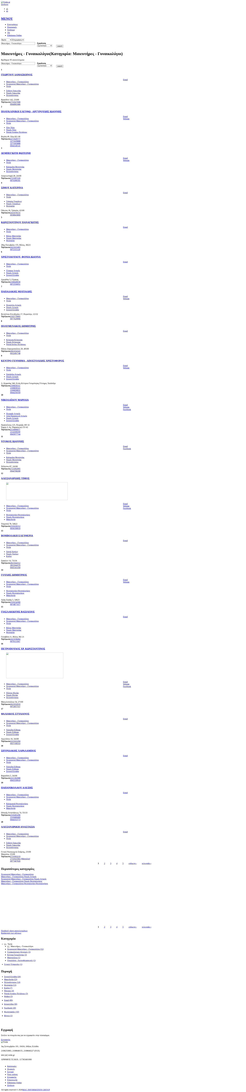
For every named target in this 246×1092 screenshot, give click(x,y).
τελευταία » (146, 863)
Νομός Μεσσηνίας (13, 169)
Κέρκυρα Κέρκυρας (14, 340)
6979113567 (15, 641)
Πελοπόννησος (12, 95)
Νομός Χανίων (12, 554)
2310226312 (15, 526)
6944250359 (15, 392)
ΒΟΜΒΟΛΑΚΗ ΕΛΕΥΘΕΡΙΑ (17, 535)
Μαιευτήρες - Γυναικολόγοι (17, 82)
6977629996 (15, 319)
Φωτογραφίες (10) (11, 1012)
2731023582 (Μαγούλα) (20, 859)
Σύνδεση (4, 4)
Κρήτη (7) (8, 988)
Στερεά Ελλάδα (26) (12, 977)
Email (125, 80)
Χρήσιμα (11, 30)
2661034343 (15, 351)
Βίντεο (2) (8, 1016)
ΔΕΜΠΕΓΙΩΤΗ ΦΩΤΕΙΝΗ (16, 153)
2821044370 (15, 565)
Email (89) (8, 1000)
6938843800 (15, 215)
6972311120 (15, 249)
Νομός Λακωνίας (13, 93)
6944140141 (15, 146)
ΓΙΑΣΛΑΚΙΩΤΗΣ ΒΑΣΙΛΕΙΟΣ (18, 611)
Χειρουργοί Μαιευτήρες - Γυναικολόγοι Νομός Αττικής (23, 879)
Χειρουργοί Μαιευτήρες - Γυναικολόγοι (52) (25, 949)
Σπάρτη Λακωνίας (13, 91)
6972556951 (15, 284)
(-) (5, 944)
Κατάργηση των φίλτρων (11, 933)
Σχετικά (10, 1072)
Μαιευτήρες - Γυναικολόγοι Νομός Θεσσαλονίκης (21, 881)
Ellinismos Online (14, 35)
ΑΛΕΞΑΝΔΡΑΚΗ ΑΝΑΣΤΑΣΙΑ (18, 826)
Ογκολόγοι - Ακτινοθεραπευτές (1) (21, 960)
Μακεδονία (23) (10, 979)
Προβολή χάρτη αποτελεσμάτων (14, 931)
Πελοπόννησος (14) (12, 982)
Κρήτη (9, 556)
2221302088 (15, 778)
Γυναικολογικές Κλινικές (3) (18, 952)
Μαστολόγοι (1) (13, 958)
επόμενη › (133, 863)
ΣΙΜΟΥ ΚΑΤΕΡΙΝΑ (12, 187)
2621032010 (15, 704)
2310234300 (15, 602)
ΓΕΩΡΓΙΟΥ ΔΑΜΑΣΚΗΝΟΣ (16, 74)
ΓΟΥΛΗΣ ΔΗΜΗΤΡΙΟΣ (14, 575)
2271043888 (15, 143)
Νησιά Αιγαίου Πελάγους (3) (16, 993)
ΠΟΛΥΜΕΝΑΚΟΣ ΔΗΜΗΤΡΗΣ (18, 326)
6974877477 (15, 604)
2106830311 (15, 386)
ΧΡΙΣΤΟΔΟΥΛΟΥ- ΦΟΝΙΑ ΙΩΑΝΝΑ (21, 257)
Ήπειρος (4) (9, 991)
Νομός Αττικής (12, 273)
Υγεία (8, 86)
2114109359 (15, 432)
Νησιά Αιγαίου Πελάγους (16, 132)
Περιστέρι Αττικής (13, 305)
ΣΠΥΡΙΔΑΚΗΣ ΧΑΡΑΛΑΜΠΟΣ (18, 750)
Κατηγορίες (12, 1066)
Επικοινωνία (12, 1080)
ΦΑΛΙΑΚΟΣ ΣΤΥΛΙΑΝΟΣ (15, 713)
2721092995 (15, 469)
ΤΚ (8, 33)
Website (126, 119)
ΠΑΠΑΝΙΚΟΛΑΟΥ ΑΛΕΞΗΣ (17, 787)
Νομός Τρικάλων (13, 204)
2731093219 (15, 856)
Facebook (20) (10, 1008)
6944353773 (15, 820)
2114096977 (15, 429)
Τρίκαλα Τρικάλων (14, 201)
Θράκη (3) (8, 996)
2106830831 (15, 390)
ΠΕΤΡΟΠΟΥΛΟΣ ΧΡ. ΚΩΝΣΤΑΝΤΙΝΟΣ (23, 648)
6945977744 (15, 434)
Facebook (127, 409)
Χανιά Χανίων (12, 552)
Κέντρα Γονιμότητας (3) (17, 955)
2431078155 (15, 213)
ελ (7, 9)
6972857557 (15, 706)
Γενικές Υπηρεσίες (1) (13, 964)
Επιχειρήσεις (12, 24)
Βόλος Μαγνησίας (13, 236)
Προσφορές (12, 27)
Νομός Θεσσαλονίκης (15, 517)
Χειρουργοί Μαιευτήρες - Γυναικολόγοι (22, 84)
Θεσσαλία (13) (10, 985)
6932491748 (15, 353)
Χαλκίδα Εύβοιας (13, 730)
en (7, 11)
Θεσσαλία (10, 206)
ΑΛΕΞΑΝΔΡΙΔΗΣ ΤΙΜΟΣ (15, 478)
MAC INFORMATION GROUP (36, 1090)
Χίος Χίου (10, 127)
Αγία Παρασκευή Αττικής (16, 416)
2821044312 (15, 563)
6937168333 (15, 743)
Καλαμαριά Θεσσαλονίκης (17, 804)
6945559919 (15, 780)
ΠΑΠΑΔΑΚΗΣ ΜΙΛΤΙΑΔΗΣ (16, 291)
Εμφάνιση (41, 43)
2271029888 (15, 141)
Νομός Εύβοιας (12, 732)
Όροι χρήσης (12, 1074)
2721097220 (15, 178)
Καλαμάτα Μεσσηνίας (15, 167)
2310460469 (15, 817)
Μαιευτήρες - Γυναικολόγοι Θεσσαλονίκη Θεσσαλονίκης (24, 883)
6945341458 (15, 567)
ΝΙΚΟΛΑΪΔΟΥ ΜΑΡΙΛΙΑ (15, 400)
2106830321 (15, 388)
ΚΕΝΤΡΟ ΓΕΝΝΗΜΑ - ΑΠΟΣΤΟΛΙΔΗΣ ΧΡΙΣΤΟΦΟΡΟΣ (32, 360)
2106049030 (15, 282)
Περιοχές (11, 1069)
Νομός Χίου (11, 130)
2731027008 (15, 102)
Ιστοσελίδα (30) (10, 1004)
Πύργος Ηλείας (12, 693)
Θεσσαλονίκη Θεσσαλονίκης (18, 515)
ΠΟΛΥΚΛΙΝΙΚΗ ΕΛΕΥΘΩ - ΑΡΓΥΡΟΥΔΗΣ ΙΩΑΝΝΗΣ (31, 111)
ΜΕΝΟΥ (7, 18)
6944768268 (15, 471)
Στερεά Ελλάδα (12, 275)
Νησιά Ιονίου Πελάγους (16, 344)
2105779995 (15, 316)
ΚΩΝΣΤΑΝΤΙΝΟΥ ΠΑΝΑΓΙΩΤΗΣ (20, 222)
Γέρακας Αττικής (13, 271)
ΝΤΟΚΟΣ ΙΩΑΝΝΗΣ (12, 441)
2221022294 (15, 741)
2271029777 (15, 139)
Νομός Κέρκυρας (13, 342)
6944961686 (15, 104)
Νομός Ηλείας (12, 695)
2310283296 (15, 815)
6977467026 (15, 861)
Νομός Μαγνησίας (13, 238)
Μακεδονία (10, 519)
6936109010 (15, 528)
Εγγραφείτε (5, 1040)
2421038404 (15, 639)
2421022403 (15, 247)
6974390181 (15, 180)
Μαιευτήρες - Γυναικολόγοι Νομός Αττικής (18, 877)
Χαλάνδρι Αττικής (13, 374)
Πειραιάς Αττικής (13, 414)
